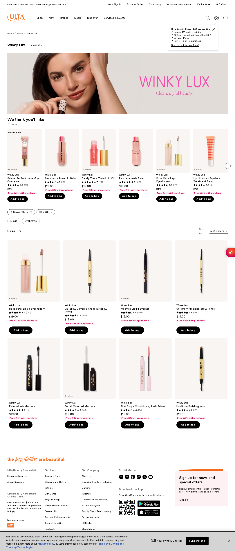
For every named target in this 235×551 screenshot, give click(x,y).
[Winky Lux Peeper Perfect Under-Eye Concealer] (24, 162)
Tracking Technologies (20, 547)
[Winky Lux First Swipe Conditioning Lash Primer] (145, 379)
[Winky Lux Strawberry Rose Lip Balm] (62, 160)
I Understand (197, 541)
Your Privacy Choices (170, 541)
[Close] (229, 541)
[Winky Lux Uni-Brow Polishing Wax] (201, 379)
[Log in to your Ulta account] (216, 18)
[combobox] (218, 231)
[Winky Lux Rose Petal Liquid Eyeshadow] (173, 162)
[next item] (228, 166)
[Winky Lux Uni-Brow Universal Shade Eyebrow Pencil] (89, 282)
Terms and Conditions (110, 544)
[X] (213, 29)
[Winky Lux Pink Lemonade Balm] (136, 160)
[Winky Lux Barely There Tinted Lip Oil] (99, 160)
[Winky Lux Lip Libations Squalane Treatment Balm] (210, 162)
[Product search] (208, 18)
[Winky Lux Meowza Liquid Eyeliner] (145, 281)
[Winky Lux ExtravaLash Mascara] (34, 379)
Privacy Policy (46, 544)
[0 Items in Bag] (225, 18)
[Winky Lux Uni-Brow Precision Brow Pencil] (201, 281)
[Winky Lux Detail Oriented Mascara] (89, 379)
